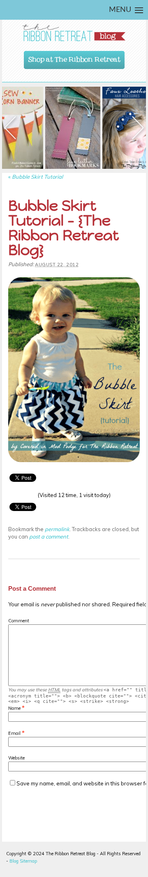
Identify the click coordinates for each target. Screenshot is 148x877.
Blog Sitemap (23, 861)
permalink (57, 529)
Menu (120, 10)
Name (14, 708)
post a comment (48, 536)
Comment (18, 621)
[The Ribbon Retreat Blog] (74, 32)
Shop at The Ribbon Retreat (74, 57)
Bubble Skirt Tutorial (35, 176)
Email (14, 733)
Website (16, 758)
